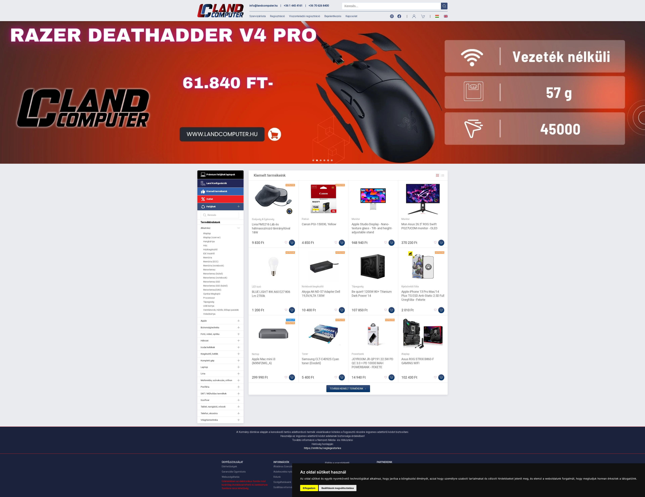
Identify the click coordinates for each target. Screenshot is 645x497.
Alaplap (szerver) (212, 237)
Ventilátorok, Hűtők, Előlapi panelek (221, 309)
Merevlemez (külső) (213, 273)
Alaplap (207, 233)
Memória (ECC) (210, 261)
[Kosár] (423, 16)
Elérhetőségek (229, 466)
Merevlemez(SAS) (212, 289)
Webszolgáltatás (231, 477)
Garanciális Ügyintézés (234, 471)
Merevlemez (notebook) (215, 277)
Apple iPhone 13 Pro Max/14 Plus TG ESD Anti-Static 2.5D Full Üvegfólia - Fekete (422, 295)
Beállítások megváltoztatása (337, 488)
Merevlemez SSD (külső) (215, 285)
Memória (207, 257)
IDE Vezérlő (209, 253)
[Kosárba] (292, 243)
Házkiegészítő (210, 249)
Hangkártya (209, 241)
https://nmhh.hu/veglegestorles (322, 448)
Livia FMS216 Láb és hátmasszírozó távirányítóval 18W (271, 228)
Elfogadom (309, 488)
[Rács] (437, 175)
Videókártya (209, 313)
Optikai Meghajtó (211, 293)
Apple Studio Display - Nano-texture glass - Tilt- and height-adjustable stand (372, 228)
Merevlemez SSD (211, 281)
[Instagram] (391, 16)
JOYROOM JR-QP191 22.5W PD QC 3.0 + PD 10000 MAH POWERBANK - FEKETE (372, 363)
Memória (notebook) (213, 265)
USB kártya (208, 305)
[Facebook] (399, 16)
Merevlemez (209, 269)
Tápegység (208, 301)
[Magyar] (437, 16)
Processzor (209, 297)
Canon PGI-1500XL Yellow (319, 224)
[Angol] (444, 16)
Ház (205, 245)
